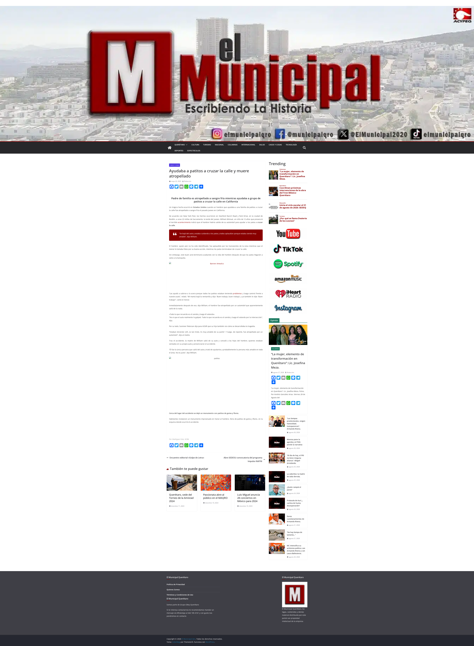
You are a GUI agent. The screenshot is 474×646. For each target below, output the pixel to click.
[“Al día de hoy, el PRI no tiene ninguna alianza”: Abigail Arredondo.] (277, 461)
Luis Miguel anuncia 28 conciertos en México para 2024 (248, 498)
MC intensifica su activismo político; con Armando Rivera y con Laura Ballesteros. (296, 549)
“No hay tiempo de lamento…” (294, 533)
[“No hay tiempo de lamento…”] (277, 535)
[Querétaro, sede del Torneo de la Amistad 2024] (182, 476)
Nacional (219, 144)
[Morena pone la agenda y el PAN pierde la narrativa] (277, 444)
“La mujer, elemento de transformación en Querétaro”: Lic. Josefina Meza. (288, 360)
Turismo (207, 144)
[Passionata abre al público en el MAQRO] (216, 476)
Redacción (187, 181)
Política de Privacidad (176, 584)
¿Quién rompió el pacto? (294, 488)
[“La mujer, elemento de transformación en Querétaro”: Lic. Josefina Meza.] (288, 335)
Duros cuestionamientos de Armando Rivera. (295, 519)
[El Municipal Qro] (237, 7)
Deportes (179, 150)
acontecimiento (184, 222)
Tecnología (291, 144)
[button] (186, 144)
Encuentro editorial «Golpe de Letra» (187, 457)
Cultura (195, 144)
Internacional (248, 144)
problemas (237, 293)
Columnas (232, 144)
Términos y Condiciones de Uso (180, 595)
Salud (262, 144)
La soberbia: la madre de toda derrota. (296, 475)
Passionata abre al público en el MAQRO (215, 496)
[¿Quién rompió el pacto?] (277, 490)
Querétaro (180, 144)
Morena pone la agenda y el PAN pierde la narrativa (294, 442)
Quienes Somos (173, 589)
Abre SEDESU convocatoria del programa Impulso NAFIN (243, 459)
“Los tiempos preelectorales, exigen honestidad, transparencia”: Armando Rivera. (296, 423)
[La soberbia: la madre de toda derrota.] (277, 477)
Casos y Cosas (275, 144)
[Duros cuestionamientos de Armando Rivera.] (277, 521)
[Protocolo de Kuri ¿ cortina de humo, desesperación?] (277, 505)
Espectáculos (193, 150)
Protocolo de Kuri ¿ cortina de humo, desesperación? (294, 503)
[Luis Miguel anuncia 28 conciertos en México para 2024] (250, 476)
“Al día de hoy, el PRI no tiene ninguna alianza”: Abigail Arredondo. (295, 459)
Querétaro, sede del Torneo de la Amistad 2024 (181, 498)
